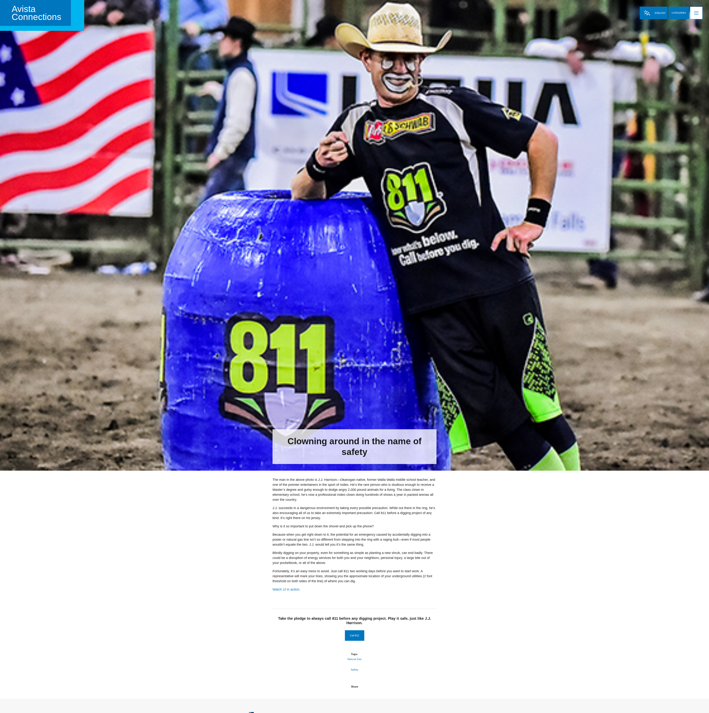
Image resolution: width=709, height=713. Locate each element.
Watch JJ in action (286, 589)
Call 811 (354, 635)
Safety (354, 669)
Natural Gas (354, 659)
